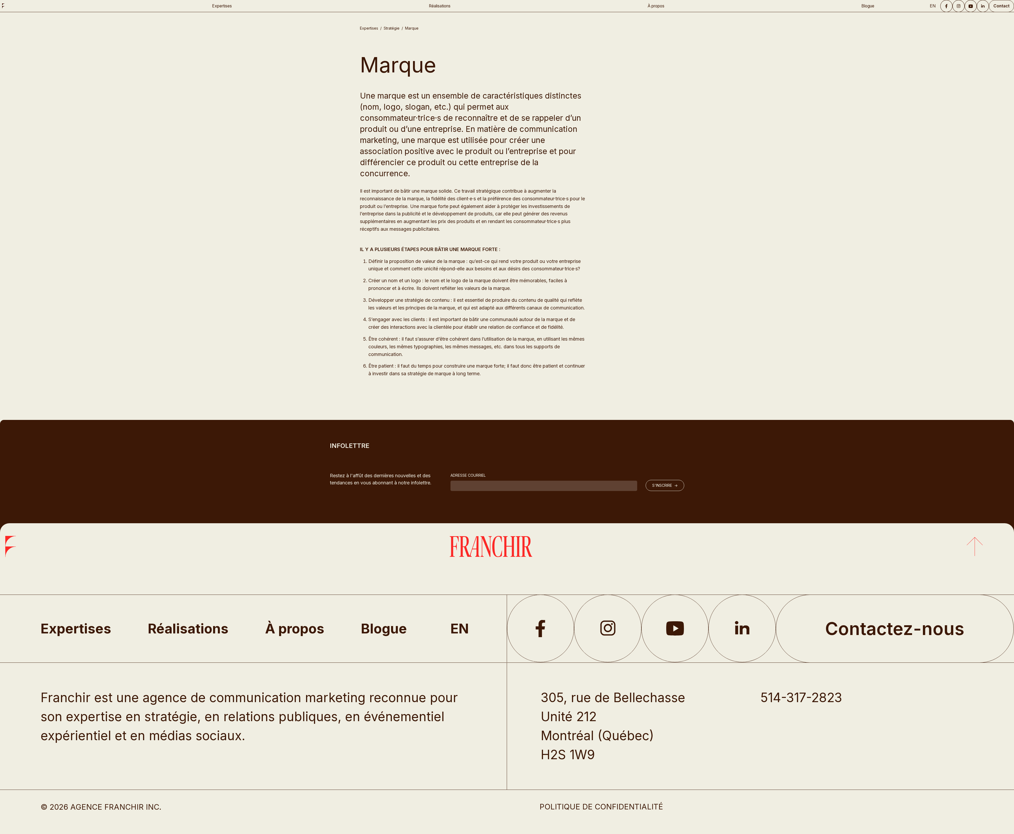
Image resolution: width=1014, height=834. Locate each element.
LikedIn (742, 628)
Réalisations (439, 5)
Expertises (222, 5)
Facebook (946, 6)
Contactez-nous (894, 628)
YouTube (971, 6)
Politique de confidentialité (601, 806)
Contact (1001, 5)
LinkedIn (983, 6)
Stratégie (392, 28)
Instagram (958, 6)
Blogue (867, 5)
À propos (656, 5)
